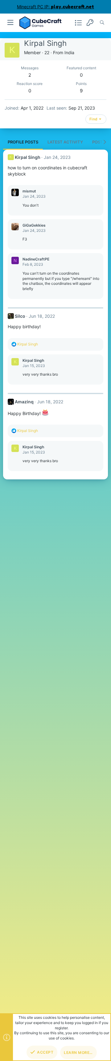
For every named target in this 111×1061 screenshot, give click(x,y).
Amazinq (24, 401)
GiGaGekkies (34, 225)
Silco (20, 316)
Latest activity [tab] (65, 141)
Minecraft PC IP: (55, 6)
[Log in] (90, 22)
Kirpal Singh (27, 157)
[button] (11, 22)
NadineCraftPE (36, 259)
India (69, 52)
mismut (29, 191)
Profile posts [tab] (23, 141)
